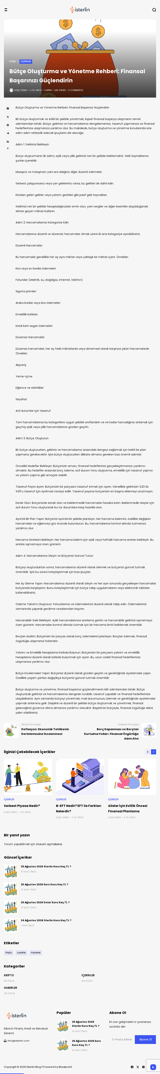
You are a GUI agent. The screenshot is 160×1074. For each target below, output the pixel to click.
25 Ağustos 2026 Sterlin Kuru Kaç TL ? (46, 866)
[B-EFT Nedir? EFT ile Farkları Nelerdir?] (80, 777)
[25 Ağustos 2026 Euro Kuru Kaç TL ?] (11, 889)
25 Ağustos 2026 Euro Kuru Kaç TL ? (44, 884)
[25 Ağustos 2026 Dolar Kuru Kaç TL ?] (11, 907)
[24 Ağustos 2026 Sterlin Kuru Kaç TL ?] (11, 925)
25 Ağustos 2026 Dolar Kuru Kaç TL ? (45, 902)
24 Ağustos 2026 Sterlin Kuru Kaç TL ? (46, 920)
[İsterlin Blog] (80, 10)
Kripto (9, 975)
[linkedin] (8, 142)
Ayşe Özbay (21, 90)
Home (12, 61)
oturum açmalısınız (49, 844)
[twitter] (8, 117)
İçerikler (26, 61)
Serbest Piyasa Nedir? (22, 806)
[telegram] (8, 133)
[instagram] (143, 1067)
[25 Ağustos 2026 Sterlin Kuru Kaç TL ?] (11, 871)
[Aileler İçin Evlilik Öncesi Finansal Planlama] (132, 777)
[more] (7, 148)
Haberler (10, 988)
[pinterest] (8, 125)
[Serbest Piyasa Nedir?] (28, 777)
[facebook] (8, 108)
